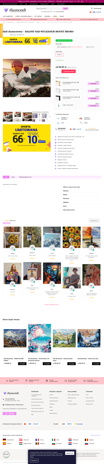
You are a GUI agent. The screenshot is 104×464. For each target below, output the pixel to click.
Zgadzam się (69, 453)
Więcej (32, 457)
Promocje (70, 400)
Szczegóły (22, 363)
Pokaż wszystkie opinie (51, 304)
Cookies (51, 410)
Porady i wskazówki (35, 405)
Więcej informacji (95, 435)
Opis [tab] (6, 177)
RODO (51, 407)
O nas (21, 3)
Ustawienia (34, 460)
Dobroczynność (89, 404)
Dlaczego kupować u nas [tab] (25, 177)
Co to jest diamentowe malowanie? (36, 395)
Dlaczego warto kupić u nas (37, 411)
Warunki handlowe (54, 397)
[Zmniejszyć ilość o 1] (60, 72)
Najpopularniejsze (72, 397)
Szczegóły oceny (20, 34)
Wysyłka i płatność (44, 3)
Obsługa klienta (6, 408)
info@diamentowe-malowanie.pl (14, 404)
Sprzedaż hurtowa (90, 400)
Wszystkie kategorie (72, 404)
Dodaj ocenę (7, 223)
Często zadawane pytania (37, 408)
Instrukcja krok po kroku (36, 399)
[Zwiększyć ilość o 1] (60, 70)
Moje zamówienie (61, 3)
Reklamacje (52, 404)
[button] (94, 220)
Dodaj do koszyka (68, 71)
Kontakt (53, 3)
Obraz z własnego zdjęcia (73, 394)
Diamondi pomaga (34, 3)
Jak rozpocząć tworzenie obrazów (10, 3)
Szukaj (65, 8)
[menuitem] (8, 16)
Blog (26, 3)
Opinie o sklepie (89, 397)
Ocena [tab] (13, 177)
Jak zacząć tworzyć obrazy (37, 402)
